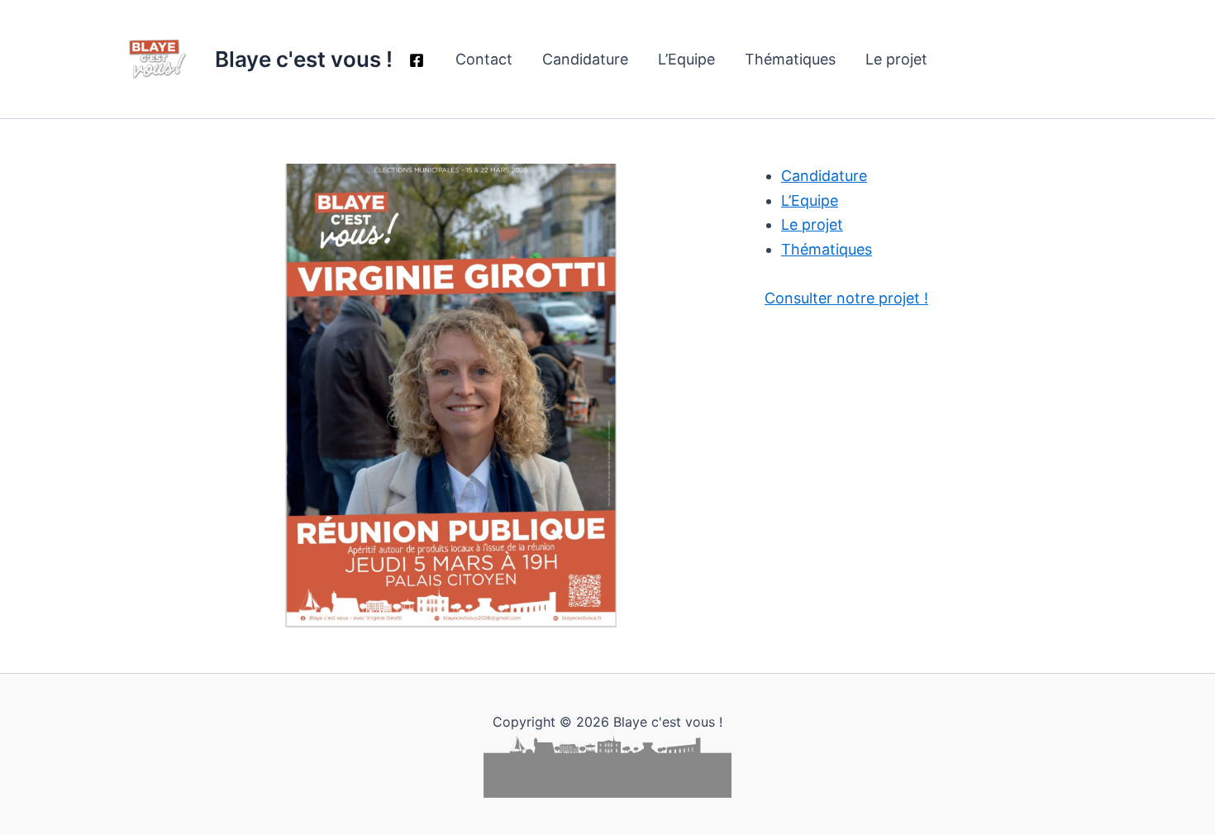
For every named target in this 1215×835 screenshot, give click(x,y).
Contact (483, 59)
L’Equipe (686, 59)
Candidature (585, 59)
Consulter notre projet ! (846, 298)
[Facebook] (416, 60)
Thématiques (790, 59)
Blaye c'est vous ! (304, 59)
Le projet (896, 59)
